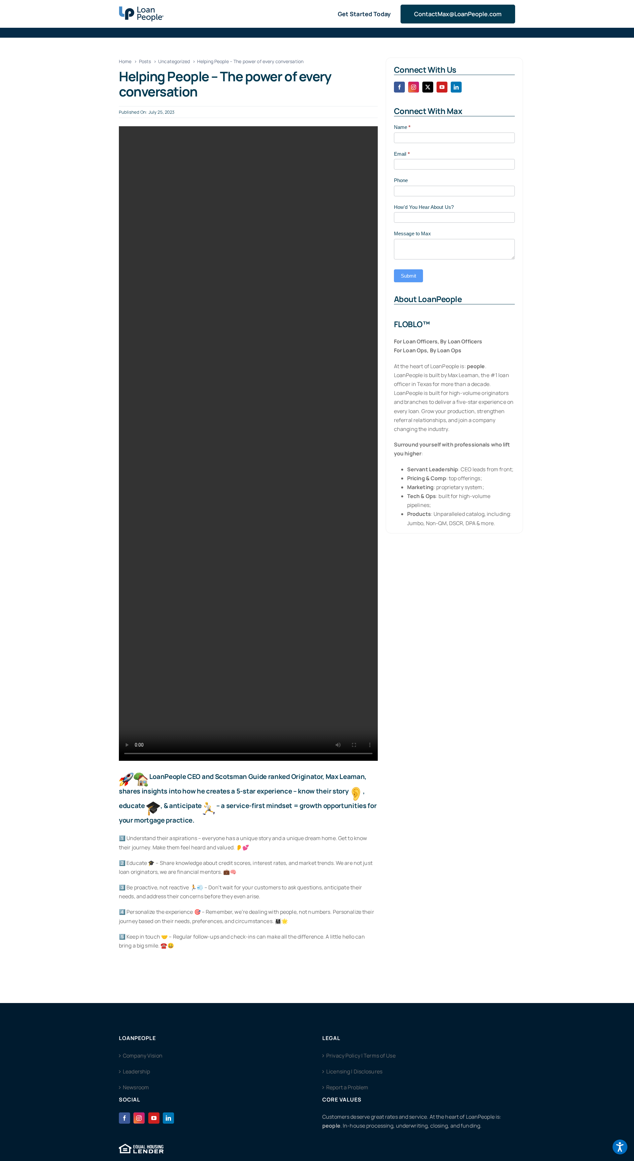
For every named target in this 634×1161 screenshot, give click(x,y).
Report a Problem (347, 1087)
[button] (620, 1147)
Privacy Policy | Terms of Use (361, 1055)
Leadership (136, 1071)
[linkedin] (456, 87)
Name (402, 127)
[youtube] (442, 87)
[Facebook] (124, 1118)
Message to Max (412, 233)
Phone (401, 180)
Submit (408, 276)
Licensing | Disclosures (354, 1071)
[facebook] (399, 87)
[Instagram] (139, 1118)
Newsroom (136, 1087)
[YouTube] (153, 1118)
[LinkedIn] (168, 1118)
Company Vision (142, 1055)
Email (402, 154)
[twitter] (427, 87)
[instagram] (413, 87)
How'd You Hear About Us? (424, 207)
